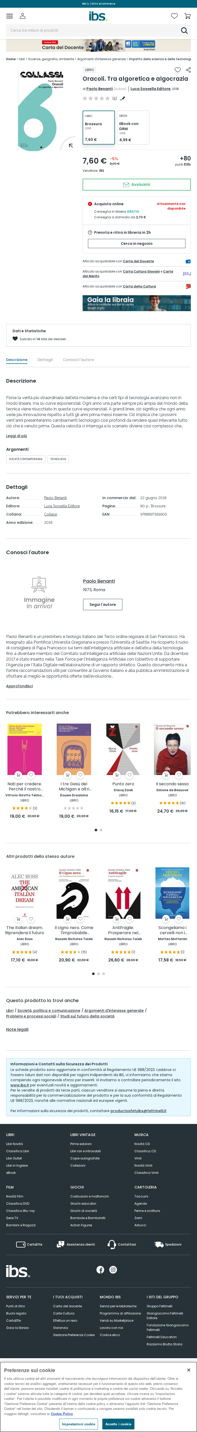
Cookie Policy (62, 1413)
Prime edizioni (81, 1144)
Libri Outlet (14, 1158)
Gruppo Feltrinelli (159, 1306)
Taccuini (141, 1196)
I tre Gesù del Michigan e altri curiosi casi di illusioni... (74, 786)
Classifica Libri (17, 1151)
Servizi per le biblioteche (118, 1306)
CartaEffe (13, 1320)
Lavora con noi (111, 1328)
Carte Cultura (63, 1313)
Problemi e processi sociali (31, 1016)
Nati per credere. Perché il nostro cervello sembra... (25, 786)
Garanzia (60, 1328)
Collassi (50, 514)
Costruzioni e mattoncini (89, 1196)
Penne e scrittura (147, 1211)
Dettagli (45, 359)
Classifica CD (145, 1151)
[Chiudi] (188, 1370)
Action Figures (81, 1225)
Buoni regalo (16, 1313)
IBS (101, 170)
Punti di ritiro (15, 1306)
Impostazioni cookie (78, 1423)
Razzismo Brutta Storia (164, 1344)
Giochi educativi (83, 1203)
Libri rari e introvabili (85, 1151)
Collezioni (77, 1165)
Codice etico (110, 1335)
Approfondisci (19, 686)
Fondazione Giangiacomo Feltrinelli (168, 1327)
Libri (9, 1010)
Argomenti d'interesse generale (114, 1010)
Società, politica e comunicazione (48, 1010)
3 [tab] (104, 974)
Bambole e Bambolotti (87, 1218)
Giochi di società (83, 1211)
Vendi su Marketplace (116, 1320)
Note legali (17, 1029)
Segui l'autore (103, 604)
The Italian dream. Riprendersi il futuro (24, 930)
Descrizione (16, 359)
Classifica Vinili (146, 1172)
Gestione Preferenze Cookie (74, 1335)
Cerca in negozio (137, 243)
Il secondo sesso (172, 784)
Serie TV (12, 1218)
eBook (11, 1172)
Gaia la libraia (17, 1328)
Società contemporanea (26, 459)
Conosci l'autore (78, 359)
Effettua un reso (65, 1320)
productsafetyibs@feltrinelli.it (138, 1110)
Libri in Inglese (17, 1165)
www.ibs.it (20, 1085)
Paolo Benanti (99, 88)
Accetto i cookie (118, 1423)
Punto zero (123, 784)
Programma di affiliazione (120, 1313)
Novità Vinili (143, 1165)
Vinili (138, 1158)
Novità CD (142, 1144)
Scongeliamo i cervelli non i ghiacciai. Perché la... (172, 930)
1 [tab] (41, 147)
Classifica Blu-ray (20, 1211)
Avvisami (140, 184)
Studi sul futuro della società (87, 1016)
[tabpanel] (41, 109)
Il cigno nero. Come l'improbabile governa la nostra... (74, 930)
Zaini (138, 1218)
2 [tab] (101, 830)
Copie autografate (85, 1158)
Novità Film (14, 1196)
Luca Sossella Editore (151, 88)
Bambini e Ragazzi (21, 1225)
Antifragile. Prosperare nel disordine (123, 930)
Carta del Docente (138, 261)
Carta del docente (67, 1306)
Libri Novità (14, 1144)
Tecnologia (58, 459)
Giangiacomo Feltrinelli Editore (165, 1315)
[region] (98, 1397)
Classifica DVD (17, 1203)
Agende (140, 1203)
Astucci (140, 1225)
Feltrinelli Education (162, 1337)
